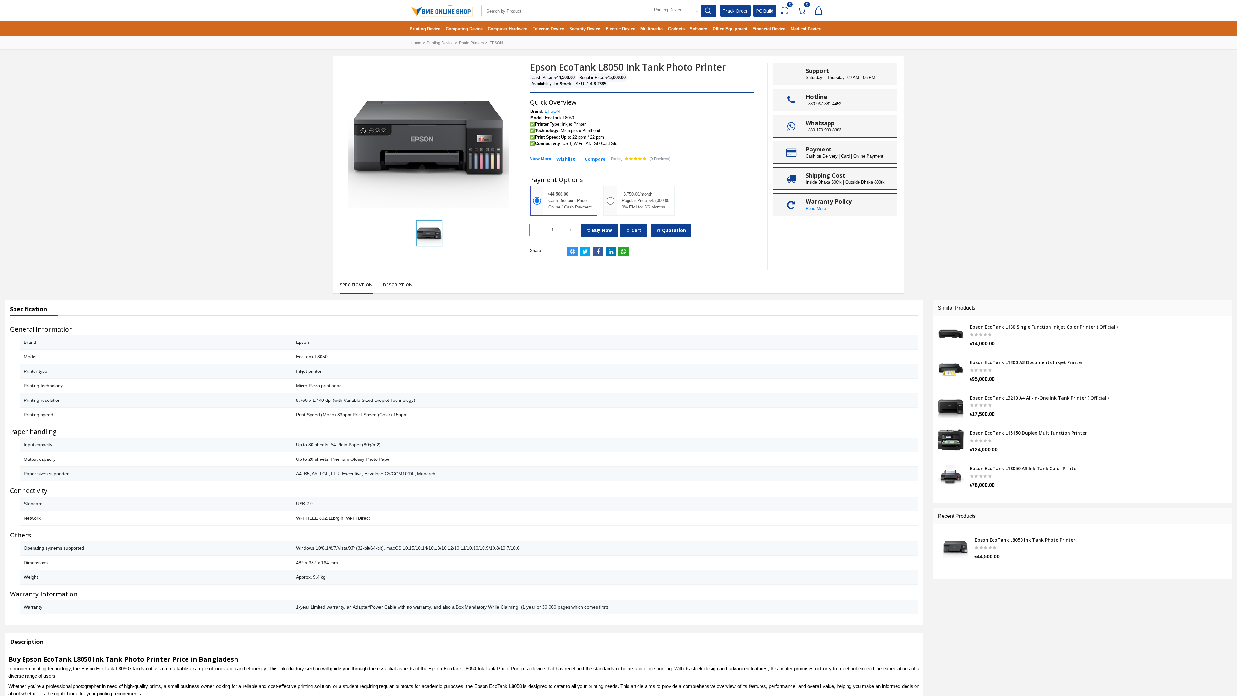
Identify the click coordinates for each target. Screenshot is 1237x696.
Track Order (735, 11)
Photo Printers (471, 43)
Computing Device (464, 28)
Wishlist (565, 159)
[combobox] (675, 11)
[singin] (820, 11)
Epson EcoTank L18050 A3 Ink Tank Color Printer (1024, 468)
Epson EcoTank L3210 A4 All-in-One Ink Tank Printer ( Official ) (1039, 398)
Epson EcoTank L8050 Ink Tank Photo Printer (1025, 540)
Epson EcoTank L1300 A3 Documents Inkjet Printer (1026, 362)
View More (540, 158)
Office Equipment (730, 28)
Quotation (673, 230)
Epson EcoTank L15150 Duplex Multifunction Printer (1028, 433)
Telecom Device (548, 28)
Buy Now (601, 230)
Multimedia (651, 28)
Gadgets (676, 28)
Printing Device (425, 28)
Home (416, 43)
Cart (635, 230)
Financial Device (769, 28)
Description (398, 285)
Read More (816, 208)
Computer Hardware (507, 28)
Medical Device (806, 28)
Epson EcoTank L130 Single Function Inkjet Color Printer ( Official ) (1044, 327)
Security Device (584, 28)
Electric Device (620, 28)
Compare (595, 159)
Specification (356, 285)
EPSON (496, 43)
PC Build (764, 11)
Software (698, 28)
